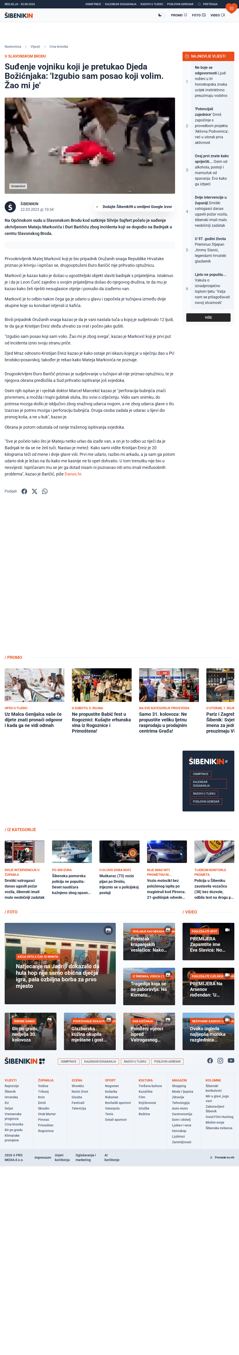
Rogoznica (46, 1131)
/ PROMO (13, 657)
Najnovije (12, 1086)
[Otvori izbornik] (231, 8)
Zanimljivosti (181, 1142)
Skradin (43, 1108)
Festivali (78, 1103)
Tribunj (43, 1091)
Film (142, 1097)
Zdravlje (178, 1097)
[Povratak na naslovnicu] (81, 15)
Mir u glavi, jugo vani (217, 1098)
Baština (144, 1114)
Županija (45, 1080)
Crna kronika (58, 46)
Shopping (179, 1086)
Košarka (111, 1091)
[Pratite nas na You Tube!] (231, 1060)
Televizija (79, 1108)
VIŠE (208, 317)
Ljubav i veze (181, 1125)
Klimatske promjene (12, 1138)
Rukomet (111, 1097)
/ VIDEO (190, 911)
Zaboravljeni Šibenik (215, 1109)
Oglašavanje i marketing (86, 1157)
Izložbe (144, 1108)
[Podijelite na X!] (34, 491)
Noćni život (80, 1091)
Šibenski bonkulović (214, 1088)
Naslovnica (13, 46)
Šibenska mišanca (219, 1128)
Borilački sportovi (118, 1103)
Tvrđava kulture (150, 1086)
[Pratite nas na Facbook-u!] (210, 1060)
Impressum (43, 1157)
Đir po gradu (14, 1130)
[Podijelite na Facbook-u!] (24, 491)
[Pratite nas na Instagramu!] (220, 1060)
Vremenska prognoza (13, 1116)
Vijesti (35, 46)
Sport (110, 1080)
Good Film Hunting (219, 1117)
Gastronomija (182, 1114)
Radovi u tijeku (204, 793)
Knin (41, 1097)
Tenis (109, 1114)
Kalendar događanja (201, 783)
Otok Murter (47, 1114)
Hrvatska (11, 1097)
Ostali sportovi (116, 1119)
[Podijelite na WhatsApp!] (45, 491)
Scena (77, 1080)
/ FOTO (11, 911)
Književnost (147, 1103)
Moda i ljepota (182, 1091)
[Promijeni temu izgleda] (161, 15)
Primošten (45, 1125)
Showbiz (78, 1086)
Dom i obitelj (181, 1119)
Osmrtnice (200, 774)
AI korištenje (112, 1157)
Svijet (9, 1108)
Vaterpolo (112, 1108)
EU (7, 1103)
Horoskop (179, 1131)
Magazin (179, 1080)
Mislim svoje (215, 1122)
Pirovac (43, 1119)
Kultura (146, 1080)
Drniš (42, 1103)
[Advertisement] (208, 576)
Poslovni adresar (206, 801)
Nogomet (112, 1086)
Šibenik (10, 1091)
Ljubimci (178, 1136)
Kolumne (213, 1080)
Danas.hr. (73, 473)
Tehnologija (181, 1103)
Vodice (43, 1086)
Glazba (77, 1097)
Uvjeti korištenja (62, 1157)
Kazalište (146, 1091)
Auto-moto (180, 1108)
